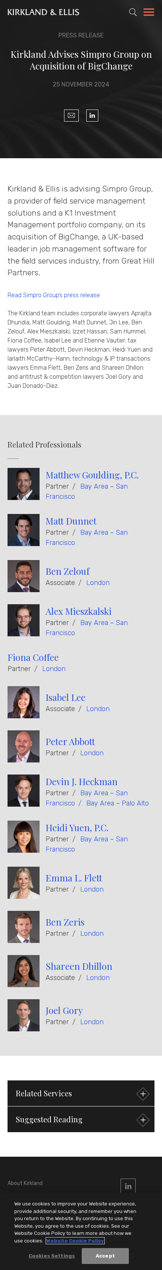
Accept (105, 1256)
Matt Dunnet (71, 521)
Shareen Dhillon (79, 966)
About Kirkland (25, 1183)
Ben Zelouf (68, 571)
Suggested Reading (49, 1119)
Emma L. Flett (74, 878)
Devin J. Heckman (82, 781)
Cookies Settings (52, 1256)
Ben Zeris (65, 922)
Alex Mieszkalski (79, 611)
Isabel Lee (66, 697)
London (98, 583)
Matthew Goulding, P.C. (92, 475)
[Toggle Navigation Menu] (148, 13)
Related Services (44, 1093)
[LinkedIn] (92, 116)
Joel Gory (64, 1010)
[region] (81, 1231)
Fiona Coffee (33, 657)
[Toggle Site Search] (133, 12)
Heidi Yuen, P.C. (77, 827)
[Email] (71, 116)
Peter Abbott (70, 741)
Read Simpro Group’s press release (54, 295)
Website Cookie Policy (75, 1241)
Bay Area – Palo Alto (117, 803)
